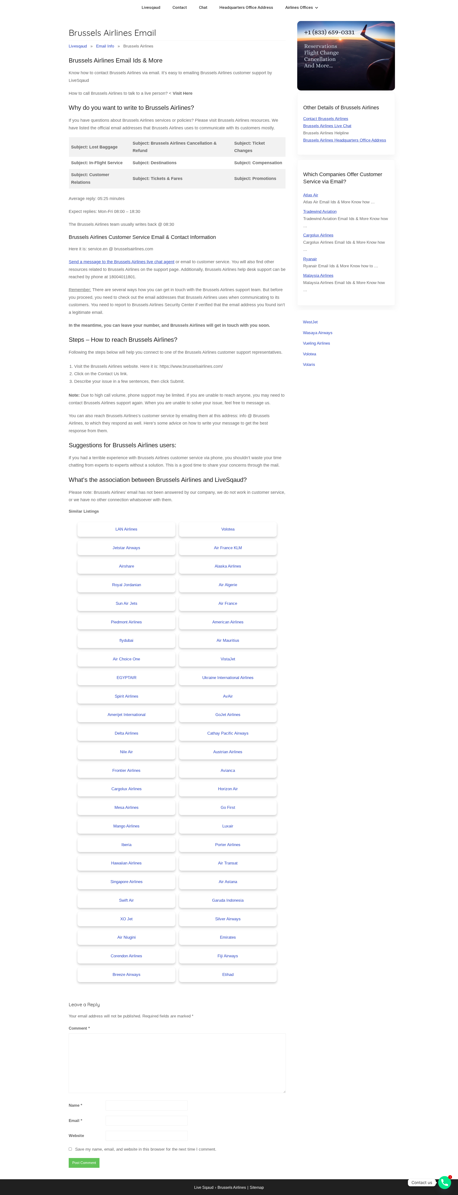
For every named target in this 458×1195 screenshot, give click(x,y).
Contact (179, 7)
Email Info (105, 46)
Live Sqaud (203, 1187)
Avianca (228, 770)
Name (75, 1105)
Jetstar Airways (126, 548)
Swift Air (126, 900)
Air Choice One (126, 659)
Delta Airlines (126, 733)
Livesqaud (151, 7)
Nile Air (126, 752)
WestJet (310, 322)
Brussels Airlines (232, 1187)
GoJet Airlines (227, 714)
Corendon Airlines (126, 956)
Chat (203, 7)
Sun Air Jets (126, 603)
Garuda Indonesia (228, 900)
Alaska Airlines (228, 566)
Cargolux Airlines (126, 789)
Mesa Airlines (126, 807)
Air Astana (228, 881)
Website (76, 1135)
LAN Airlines (126, 529)
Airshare (126, 566)
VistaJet (228, 659)
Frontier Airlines (126, 770)
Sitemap (257, 1187)
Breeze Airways (127, 974)
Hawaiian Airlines (126, 863)
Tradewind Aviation (320, 211)
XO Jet (126, 919)
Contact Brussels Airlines (325, 118)
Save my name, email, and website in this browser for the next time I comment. (145, 1149)
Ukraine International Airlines (228, 677)
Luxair (227, 826)
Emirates (228, 937)
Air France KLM (228, 548)
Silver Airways (228, 919)
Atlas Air (310, 195)
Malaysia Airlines (318, 275)
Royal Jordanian (126, 585)
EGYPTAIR (126, 677)
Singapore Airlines (126, 881)
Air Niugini (126, 937)
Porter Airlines (227, 844)
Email (75, 1120)
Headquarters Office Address (246, 7)
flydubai (126, 640)
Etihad (228, 974)
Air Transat (228, 863)
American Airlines (228, 622)
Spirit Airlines (126, 696)
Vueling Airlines (316, 343)
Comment (79, 1028)
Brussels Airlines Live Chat (327, 126)
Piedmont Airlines (126, 622)
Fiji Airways (228, 956)
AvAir (228, 696)
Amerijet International (127, 714)
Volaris (309, 364)
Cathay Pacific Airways (228, 733)
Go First (228, 807)
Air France (228, 603)
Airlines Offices (299, 7)
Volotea (227, 529)
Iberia (126, 844)
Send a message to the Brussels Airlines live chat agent (121, 261)
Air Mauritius (228, 640)
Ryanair (310, 259)
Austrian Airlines (227, 752)
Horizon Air (228, 789)
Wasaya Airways (318, 333)
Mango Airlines (126, 826)
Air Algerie (228, 585)
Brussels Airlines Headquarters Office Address (344, 140)
